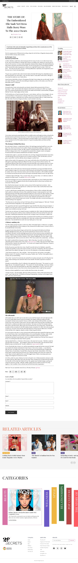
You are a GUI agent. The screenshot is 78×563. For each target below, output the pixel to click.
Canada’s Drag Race (62, 95)
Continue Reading (12, 520)
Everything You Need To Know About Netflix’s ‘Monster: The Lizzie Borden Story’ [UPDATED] (67, 142)
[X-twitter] (57, 548)
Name (7, 396)
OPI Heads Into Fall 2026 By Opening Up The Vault (67, 135)
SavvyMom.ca (60, 102)
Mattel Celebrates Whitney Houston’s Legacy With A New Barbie (67, 127)
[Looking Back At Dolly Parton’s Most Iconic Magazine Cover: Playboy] (14, 442)
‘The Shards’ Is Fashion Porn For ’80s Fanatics (43, 456)
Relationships (47, 6)
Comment (7, 381)
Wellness (40, 6)
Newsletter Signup (5, 1)
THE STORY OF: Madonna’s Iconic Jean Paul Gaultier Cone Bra (67, 65)
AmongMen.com (61, 101)
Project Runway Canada (62, 93)
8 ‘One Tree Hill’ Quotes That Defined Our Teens (67, 71)
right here (38, 367)
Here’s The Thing (56, 6)
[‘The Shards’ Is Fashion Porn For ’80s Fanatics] (44, 442)
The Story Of (65, 6)
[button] (11, 37)
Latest (18, 6)
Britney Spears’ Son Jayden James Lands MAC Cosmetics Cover (67, 113)
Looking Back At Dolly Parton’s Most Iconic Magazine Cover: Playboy (67, 120)
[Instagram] (61, 548)
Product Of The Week (62, 92)
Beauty (23, 6)
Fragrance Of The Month (62, 90)
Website (7, 405)
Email (7, 400)
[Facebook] (54, 548)
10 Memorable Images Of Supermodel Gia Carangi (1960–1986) (67, 53)
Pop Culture (33, 6)
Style (27, 6)
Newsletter (60, 99)
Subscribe (72, 540)
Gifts (59, 97)
